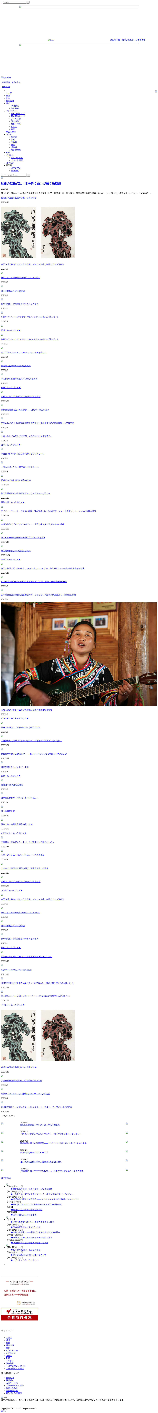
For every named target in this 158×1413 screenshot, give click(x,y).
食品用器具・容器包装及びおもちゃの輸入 (20, 304)
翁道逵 (14, 137)
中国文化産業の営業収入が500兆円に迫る (19, 379)
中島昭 (14, 142)
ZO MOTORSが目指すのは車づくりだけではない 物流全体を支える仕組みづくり (37, 983)
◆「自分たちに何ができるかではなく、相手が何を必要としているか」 (42, 1194)
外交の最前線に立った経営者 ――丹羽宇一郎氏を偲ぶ (25, 410)
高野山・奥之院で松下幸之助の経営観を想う (20, 397)
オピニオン (11, 132)
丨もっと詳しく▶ (13, 330)
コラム (9, 134)
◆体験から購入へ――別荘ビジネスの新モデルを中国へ (35, 1232)
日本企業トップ (18, 114)
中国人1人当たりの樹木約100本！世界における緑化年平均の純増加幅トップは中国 (37, 423)
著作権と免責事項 (14, 1393)
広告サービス (12, 1383)
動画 (8, 152)
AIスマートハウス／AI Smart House (16, 970)
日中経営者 (16, 168)
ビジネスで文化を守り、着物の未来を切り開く (41, 1162)
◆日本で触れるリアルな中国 (24, 1215)
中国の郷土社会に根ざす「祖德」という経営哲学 (22, 855)
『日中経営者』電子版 (16, 1366)
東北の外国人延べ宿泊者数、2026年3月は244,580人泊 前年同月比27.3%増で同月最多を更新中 (43, 568)
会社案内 (10, 1378)
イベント (10, 155)
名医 (13, 129)
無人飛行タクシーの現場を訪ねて (16, 551)
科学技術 (10, 101)
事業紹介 (10, 1380)
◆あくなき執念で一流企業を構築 (25, 1250)
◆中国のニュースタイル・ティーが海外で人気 (31, 1237)
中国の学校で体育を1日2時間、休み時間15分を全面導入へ (26, 436)
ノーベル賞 (16, 119)
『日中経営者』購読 (15, 1385)
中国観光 (15, 106)
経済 (8, 95)
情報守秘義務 (12, 1391)
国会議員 (15, 121)
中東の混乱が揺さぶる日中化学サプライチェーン (22, 454)
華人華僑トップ (18, 116)
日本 (3, 445)
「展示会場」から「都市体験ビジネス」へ (20, 467)
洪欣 (13, 139)
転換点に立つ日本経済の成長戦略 (16, 366)
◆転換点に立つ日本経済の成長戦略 (26, 1210)
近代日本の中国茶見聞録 (12, 785)
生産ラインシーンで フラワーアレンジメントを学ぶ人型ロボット (30, 317)
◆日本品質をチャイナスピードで (25, 1227)
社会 (8, 98)
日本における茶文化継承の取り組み (17, 824)
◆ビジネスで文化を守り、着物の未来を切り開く (32, 1222)
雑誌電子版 (115, 40)
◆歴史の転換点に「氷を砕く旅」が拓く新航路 (31, 1189)
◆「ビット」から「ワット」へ (25, 1260)
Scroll (3, 1411)
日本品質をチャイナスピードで (15, 767)
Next (155, 1263)
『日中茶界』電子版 (15, 1369)
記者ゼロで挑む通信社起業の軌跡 (16, 480)
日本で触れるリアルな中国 (13, 291)
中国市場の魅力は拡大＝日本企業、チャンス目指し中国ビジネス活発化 (32, 264)
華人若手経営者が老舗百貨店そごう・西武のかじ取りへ (25, 493)
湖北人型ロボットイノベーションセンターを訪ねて (23, 352)
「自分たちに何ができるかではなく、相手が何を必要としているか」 (31, 741)
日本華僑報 (140, 40)
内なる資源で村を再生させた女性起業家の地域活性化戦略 (26, 710)
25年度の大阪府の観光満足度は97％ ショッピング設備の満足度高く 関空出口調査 (38, 595)
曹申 (13, 145)
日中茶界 (10, 163)
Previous (3, 1261)
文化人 (14, 127)
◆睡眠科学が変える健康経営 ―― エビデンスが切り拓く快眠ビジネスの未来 (45, 1199)
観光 (8, 103)
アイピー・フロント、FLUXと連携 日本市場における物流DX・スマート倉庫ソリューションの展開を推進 (48, 511)
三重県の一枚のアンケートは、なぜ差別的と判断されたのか (27, 842)
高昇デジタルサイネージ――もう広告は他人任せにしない (26, 957)
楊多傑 (14, 147)
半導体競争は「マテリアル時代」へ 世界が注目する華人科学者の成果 (32, 524)
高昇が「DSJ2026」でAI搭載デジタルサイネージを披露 (25, 1094)
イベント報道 (17, 158)
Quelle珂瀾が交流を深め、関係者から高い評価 (21, 1081)
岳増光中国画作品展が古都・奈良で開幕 (19, 198)
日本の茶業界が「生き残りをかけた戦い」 (20, 798)
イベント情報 (17, 160)
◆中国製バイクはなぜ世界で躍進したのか (29, 1243)
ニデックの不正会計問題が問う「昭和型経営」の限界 (24, 868)
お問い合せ (16, 82)
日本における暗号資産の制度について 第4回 (20, 278)
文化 (3, 776)
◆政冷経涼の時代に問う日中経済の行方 (28, 1255)
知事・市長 (16, 124)
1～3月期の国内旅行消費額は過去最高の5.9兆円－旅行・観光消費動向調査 (34, 582)
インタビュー (12, 111)
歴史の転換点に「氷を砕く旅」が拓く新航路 (31, 183)
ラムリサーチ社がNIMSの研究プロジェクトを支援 (23, 537)
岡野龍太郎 (16, 150)
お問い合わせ (127, 40)
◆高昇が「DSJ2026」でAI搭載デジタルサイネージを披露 (36, 1204)
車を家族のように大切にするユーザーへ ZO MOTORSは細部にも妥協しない (35, 996)
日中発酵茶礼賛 (8, 811)
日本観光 (15, 108)
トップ (9, 93)
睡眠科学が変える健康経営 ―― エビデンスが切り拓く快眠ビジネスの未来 (34, 754)
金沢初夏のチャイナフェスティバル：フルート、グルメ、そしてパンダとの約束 (36, 1107)
